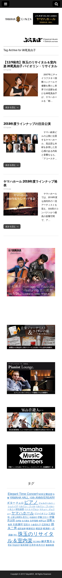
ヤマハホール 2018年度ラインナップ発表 (30, 183)
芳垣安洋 (16, 545)
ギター (11, 502)
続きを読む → (12, 107)
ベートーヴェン (31, 509)
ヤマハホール (22, 512)
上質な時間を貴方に (19, 517)
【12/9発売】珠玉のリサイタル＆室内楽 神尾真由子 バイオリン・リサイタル (30, 64)
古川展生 (25, 520)
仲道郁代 (33, 517)
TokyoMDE (29, 574)
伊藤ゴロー (43, 517)
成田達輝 (21, 528)
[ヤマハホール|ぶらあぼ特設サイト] (31, 17)
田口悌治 (37, 541)
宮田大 (26, 524)
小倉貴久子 (36, 524)
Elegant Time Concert (23, 493)
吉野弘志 (42, 520)
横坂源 (39, 528)
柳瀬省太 (30, 528)
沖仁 (15, 534)
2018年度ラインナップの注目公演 (27, 124)
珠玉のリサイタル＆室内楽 (30, 537)
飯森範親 (50, 544)
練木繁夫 (46, 541)
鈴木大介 (40, 544)
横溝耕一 (47, 528)
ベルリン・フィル (27, 506)
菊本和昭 (24, 544)
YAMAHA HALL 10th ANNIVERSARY (32, 497)
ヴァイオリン (41, 513)
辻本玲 (32, 544)
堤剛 (49, 520)
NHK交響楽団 (45, 494)
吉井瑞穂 (34, 520)
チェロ (20, 502)
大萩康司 (18, 524)
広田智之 (46, 524)
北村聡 (18, 520)
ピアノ (31, 502)
